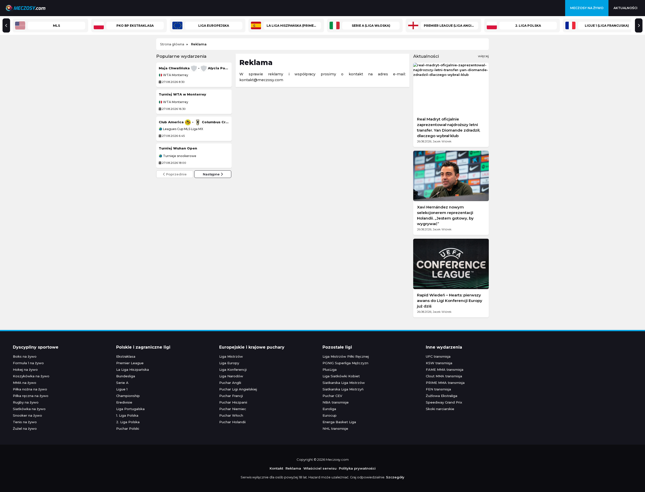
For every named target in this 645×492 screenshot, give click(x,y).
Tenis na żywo (25, 422)
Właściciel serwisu (320, 468)
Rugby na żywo (26, 402)
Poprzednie (176, 174)
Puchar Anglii (230, 383)
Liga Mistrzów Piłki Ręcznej (345, 356)
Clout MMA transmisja (444, 376)
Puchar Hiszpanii (233, 402)
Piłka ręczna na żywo (30, 396)
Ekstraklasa (125, 356)
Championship (128, 396)
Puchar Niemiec (232, 409)
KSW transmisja (439, 363)
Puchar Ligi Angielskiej (238, 389)
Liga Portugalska (130, 409)
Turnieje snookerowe (179, 156)
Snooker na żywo (27, 415)
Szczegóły (395, 477)
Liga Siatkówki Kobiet (341, 376)
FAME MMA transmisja (444, 369)
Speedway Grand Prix (444, 402)
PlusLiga (329, 369)
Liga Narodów (231, 376)
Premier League (130, 363)
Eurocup (329, 415)
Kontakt (276, 468)
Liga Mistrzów (231, 356)
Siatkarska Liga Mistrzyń (343, 389)
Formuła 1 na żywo (28, 363)
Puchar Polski (127, 428)
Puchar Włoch (231, 415)
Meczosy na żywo (586, 8)
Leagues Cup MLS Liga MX (182, 129)
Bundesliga (125, 376)
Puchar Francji (231, 396)
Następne (212, 174)
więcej (483, 56)
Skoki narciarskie (440, 409)
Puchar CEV (332, 396)
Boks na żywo (25, 356)
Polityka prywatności (357, 468)
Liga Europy (229, 363)
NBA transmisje (335, 402)
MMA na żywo (24, 383)
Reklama (293, 468)
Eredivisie (124, 402)
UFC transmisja (438, 356)
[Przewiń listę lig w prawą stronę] (638, 25)
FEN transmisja (438, 389)
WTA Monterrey (175, 75)
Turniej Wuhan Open (178, 148)
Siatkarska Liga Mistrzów (343, 383)
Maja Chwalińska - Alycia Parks (194, 68)
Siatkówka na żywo (29, 409)
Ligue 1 (121, 389)
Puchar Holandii (232, 422)
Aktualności (625, 8)
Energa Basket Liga (339, 422)
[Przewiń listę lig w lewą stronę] (6, 25)
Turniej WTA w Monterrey (182, 94)
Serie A (122, 383)
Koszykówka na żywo (31, 376)
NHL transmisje (335, 428)
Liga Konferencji (233, 369)
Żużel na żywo (25, 428)
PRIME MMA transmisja (445, 383)
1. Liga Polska (127, 415)
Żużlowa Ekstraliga (441, 396)
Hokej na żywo (25, 369)
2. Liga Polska (128, 422)
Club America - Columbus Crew (194, 122)
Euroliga (329, 409)
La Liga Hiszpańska (132, 369)
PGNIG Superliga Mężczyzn (345, 363)
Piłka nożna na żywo (30, 389)
